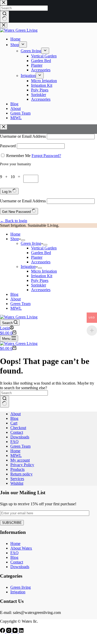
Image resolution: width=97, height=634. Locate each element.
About (15, 299)
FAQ (14, 441)
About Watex (21, 548)
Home (15, 234)
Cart (13, 423)
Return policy (21, 474)
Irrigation (28, 266)
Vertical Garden (44, 248)
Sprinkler (38, 285)
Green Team (20, 303)
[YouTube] (15, 631)
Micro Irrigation (44, 271)
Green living (31, 243)
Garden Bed (41, 252)
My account (20, 460)
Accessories (40, 262)
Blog (14, 294)
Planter (36, 257)
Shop (14, 239)
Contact (16, 432)
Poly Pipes (39, 280)
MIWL (16, 308)
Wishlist (16, 483)
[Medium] (21, 631)
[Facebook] (3, 631)
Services (17, 478)
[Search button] (4, 401)
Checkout (18, 427)
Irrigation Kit (41, 276)
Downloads (19, 437)
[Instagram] (9, 631)
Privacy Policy (22, 465)
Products (17, 469)
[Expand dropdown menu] (23, 240)
